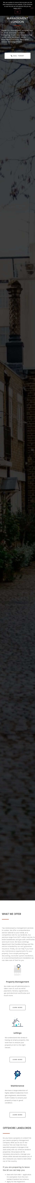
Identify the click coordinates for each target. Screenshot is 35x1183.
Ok (18, 12)
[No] (32, 8)
